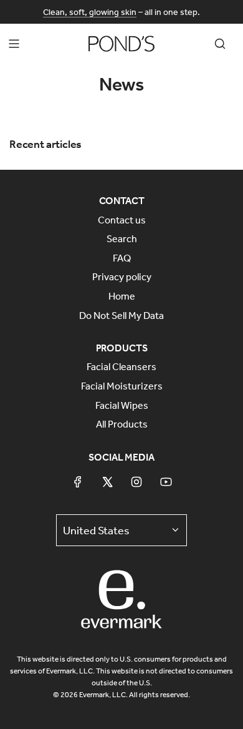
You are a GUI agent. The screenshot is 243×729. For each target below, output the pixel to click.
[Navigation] (13, 43)
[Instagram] (136, 482)
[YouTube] (165, 482)
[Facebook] (78, 482)
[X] (107, 482)
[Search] (220, 43)
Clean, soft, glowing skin (89, 11)
